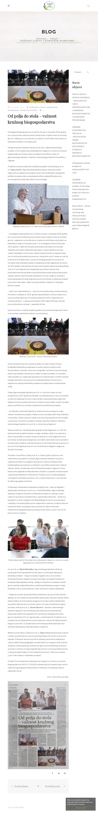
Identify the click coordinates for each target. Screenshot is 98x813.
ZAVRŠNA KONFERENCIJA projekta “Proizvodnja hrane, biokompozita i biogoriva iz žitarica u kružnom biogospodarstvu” (81, 189)
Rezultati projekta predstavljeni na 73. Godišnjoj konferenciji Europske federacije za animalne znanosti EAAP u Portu (54, 786)
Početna (41, 38)
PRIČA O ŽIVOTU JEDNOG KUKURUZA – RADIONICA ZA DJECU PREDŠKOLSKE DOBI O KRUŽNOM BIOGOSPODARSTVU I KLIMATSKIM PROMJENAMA (81, 107)
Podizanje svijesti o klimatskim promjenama (47, 40)
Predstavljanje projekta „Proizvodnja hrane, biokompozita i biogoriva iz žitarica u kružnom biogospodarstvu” (22, 786)
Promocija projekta (28, 110)
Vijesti (54, 38)
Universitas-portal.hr (60, 677)
